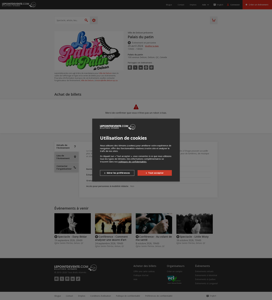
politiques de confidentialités (132, 161)
